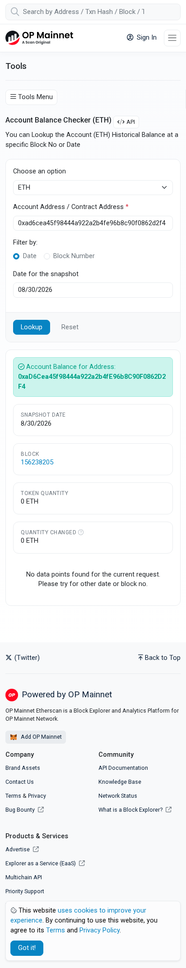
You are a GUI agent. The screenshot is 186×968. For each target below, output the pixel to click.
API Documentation (123, 767)
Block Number (74, 256)
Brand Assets (22, 767)
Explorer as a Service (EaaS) (41, 863)
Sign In (146, 37)
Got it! (27, 948)
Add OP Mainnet (40, 736)
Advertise (18, 849)
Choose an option (39, 171)
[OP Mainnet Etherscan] (39, 38)
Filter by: (25, 242)
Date (30, 256)
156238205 (37, 462)
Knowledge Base (119, 781)
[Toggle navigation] (172, 38)
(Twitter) (26, 658)
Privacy (37, 795)
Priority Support (24, 891)
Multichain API (23, 877)
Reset (70, 327)
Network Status (117, 795)
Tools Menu (35, 97)
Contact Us (19, 781)
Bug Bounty (20, 809)
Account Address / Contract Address (71, 207)
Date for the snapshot (46, 274)
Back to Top (163, 658)
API (130, 121)
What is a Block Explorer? (131, 809)
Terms (13, 795)
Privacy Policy (99, 930)
